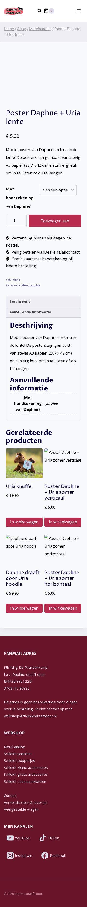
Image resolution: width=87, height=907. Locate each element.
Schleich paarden (17, 753)
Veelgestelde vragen (21, 809)
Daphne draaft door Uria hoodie (23, 578)
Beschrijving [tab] (20, 301)
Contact (10, 795)
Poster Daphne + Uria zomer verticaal (61, 492)
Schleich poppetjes (19, 760)
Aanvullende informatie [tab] (30, 312)
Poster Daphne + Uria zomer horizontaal (61, 578)
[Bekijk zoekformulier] (37, 11)
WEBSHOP (14, 733)
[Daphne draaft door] (13, 11)
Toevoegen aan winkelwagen (55, 222)
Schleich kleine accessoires (26, 767)
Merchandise (31, 285)
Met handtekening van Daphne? (20, 197)
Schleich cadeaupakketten (25, 781)
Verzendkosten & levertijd (26, 802)
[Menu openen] (78, 11)
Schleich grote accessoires (26, 774)
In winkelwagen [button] (24, 522)
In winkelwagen (63, 522)
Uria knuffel (19, 486)
